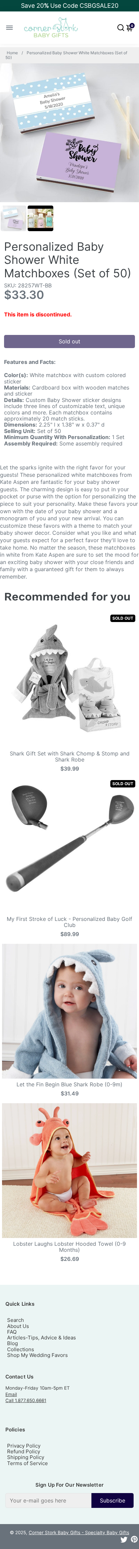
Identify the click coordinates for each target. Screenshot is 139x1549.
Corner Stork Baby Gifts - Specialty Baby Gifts (79, 1532)
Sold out (69, 341)
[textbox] (48, 1500)
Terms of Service (27, 1463)
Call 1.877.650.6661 (25, 1400)
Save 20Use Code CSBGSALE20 (69, 5)
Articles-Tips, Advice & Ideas (41, 1337)
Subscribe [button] (112, 1500)
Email (11, 1394)
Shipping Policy (25, 1457)
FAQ (12, 1332)
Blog (12, 1343)
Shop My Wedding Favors (37, 1355)
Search (15, 1320)
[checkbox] (69, 1500)
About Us (18, 1326)
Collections (20, 1349)
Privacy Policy (23, 1446)
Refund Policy (23, 1451)
